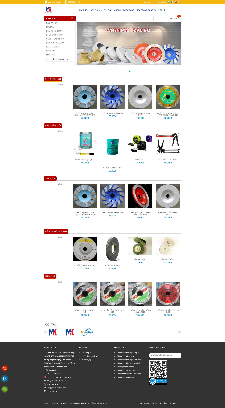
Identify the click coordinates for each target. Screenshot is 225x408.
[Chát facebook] (4, 389)
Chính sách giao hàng (125, 356)
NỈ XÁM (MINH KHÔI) (112, 265)
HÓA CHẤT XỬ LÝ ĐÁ (55, 43)
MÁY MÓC (50, 55)
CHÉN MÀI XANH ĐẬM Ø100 (112, 113)
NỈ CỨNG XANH (140, 259)
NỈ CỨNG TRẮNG (167, 259)
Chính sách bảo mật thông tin (128, 353)
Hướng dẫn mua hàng (125, 367)
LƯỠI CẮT (50, 27)
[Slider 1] (129, 43)
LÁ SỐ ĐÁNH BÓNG (54, 35)
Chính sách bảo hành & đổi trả (128, 363)
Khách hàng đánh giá (90, 356)
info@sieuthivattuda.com (56, 388)
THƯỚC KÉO (140, 160)
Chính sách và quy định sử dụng (129, 370)
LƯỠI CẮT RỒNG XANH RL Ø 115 (85, 311)
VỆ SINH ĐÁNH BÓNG (55, 39)
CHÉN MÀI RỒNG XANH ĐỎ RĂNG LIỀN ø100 (140, 213)
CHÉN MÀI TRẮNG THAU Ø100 (140, 114)
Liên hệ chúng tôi (54, 2)
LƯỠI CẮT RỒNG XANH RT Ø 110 (112, 311)
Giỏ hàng (173, 18)
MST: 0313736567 (54, 374)
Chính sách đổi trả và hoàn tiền (129, 374)
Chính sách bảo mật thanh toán (129, 360)
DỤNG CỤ (50, 51)
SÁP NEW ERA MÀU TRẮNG (112, 168)
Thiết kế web (91, 403)
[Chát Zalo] (4, 378)
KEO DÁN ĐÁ (51, 23)
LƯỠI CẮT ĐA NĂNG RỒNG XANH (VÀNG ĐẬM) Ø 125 (167, 114)
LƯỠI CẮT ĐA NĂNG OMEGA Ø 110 (168, 311)
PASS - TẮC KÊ (52, 47)
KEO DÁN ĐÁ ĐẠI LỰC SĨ (84, 160)
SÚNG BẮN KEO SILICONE (168, 160)
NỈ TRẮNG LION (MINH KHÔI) (85, 265)
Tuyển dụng (86, 360)
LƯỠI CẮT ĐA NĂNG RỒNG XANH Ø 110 (140, 311)
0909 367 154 (73, 2)
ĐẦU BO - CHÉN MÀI (54, 31)
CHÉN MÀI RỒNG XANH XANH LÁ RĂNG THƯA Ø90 (85, 114)
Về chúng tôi (86, 353)
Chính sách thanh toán (125, 377)
